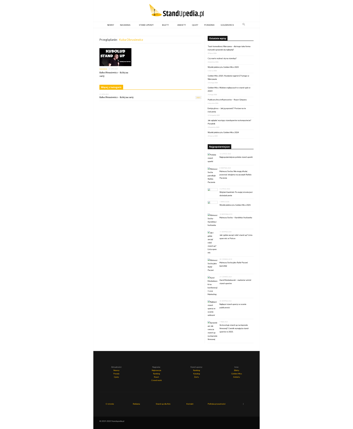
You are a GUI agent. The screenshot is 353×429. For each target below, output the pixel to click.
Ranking (156, 373)
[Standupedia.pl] (176, 11)
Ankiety (181, 25)
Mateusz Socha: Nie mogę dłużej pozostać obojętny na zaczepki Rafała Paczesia (235, 174)
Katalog (196, 373)
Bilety (165, 25)
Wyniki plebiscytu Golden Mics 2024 (223, 132)
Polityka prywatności (216, 404)
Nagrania (125, 25)
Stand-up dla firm (163, 404)
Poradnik (209, 25)
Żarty (196, 377)
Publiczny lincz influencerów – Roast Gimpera (227, 99)
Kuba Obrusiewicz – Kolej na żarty (113, 74)
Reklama (136, 404)
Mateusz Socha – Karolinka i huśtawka (236, 217)
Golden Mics (227, 25)
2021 (198, 97)
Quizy (195, 25)
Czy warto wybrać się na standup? (222, 58)
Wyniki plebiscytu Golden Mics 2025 (223, 67)
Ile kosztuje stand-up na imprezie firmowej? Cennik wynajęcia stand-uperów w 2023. (234, 328)
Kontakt (189, 404)
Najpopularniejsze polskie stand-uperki (236, 157)
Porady (116, 373)
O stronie (110, 404)
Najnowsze (156, 370)
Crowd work (156, 380)
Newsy (110, 25)
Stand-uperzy (146, 25)
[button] (243, 25)
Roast (156, 377)
